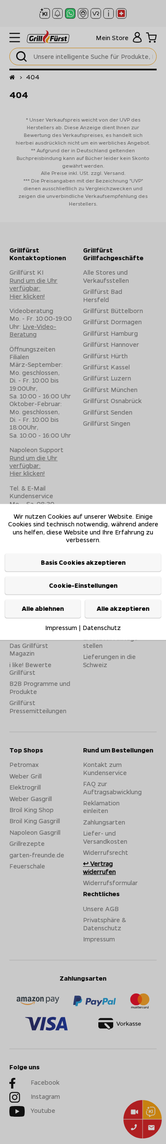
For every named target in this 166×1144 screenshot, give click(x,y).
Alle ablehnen (43, 608)
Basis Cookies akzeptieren (83, 562)
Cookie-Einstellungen (83, 585)
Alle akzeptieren (123, 608)
